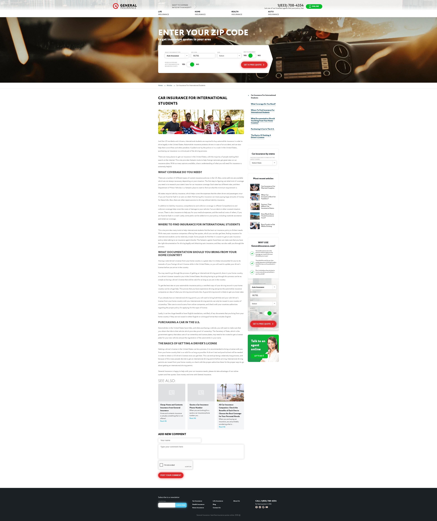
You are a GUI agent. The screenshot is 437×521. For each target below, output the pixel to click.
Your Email (162, 501)
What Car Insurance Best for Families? (268, 197)
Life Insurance (218, 501)
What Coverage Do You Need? (263, 104)
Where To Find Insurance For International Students (262, 111)
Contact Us (217, 508)
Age (218, 52)
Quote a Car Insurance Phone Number (198, 406)
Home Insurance (198, 508)
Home (160, 85)
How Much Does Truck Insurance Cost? (267, 216)
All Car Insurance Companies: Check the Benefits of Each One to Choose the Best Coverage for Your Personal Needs (230, 410)
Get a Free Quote (253, 65)
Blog (214, 504)
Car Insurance (197, 501)
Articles (169, 85)
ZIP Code (194, 52)
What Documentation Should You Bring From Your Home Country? (263, 120)
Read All (163, 421)
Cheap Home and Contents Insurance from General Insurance (171, 407)
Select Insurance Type (172, 52)
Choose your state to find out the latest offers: (262, 159)
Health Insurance (198, 504)
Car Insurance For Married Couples (268, 187)
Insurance (163, 13)
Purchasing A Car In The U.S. (262, 129)
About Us (236, 501)
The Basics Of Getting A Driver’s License (261, 136)
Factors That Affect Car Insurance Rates (267, 206)
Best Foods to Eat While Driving (268, 225)
